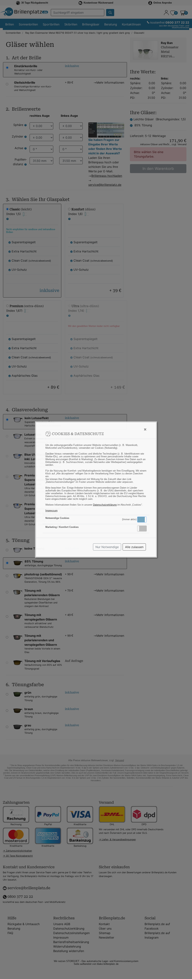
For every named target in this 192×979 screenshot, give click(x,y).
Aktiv (142, 519)
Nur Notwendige (107, 547)
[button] (142, 519)
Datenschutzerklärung (105, 504)
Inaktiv (143, 528)
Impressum (51, 510)
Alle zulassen (134, 547)
